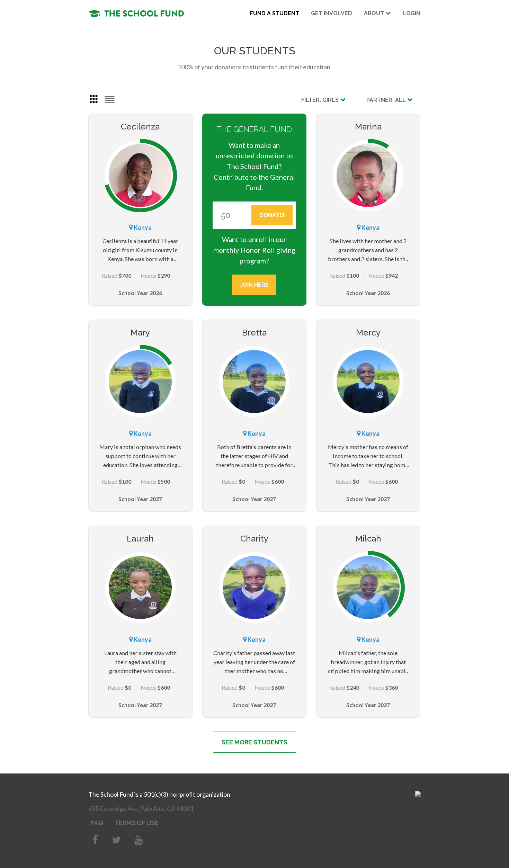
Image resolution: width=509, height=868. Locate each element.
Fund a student (274, 13)
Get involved (331, 13)
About (374, 13)
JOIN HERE (254, 284)
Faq (97, 822)
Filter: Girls (320, 100)
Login (411, 13)
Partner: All (386, 100)
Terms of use (136, 822)
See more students (254, 742)
